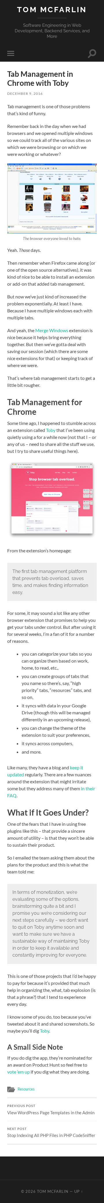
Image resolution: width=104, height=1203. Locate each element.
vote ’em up (18, 1071)
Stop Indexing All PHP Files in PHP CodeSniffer (51, 1132)
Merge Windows (51, 330)
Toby (50, 430)
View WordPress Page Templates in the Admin (50, 1109)
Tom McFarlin (52, 9)
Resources (26, 1089)
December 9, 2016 (25, 93)
